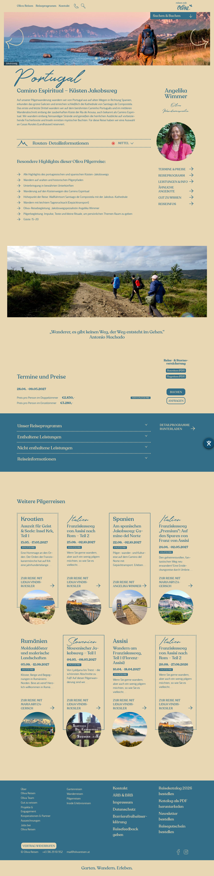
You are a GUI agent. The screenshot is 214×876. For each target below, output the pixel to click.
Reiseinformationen (36, 459)
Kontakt (64, 6)
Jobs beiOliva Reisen (28, 827)
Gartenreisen (74, 789)
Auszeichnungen (30, 820)
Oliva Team (27, 798)
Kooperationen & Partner (35, 816)
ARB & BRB (123, 795)
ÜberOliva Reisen (28, 791)
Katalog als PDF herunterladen (173, 803)
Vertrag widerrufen (39, 846)
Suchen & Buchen (166, 16)
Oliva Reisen (25, 6)
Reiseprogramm (46, 6)
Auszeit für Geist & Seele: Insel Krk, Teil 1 (37, 531)
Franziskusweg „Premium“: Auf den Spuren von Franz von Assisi (174, 533)
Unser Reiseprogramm (39, 426)
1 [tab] (96, 58)
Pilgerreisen (74, 798)
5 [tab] (117, 58)
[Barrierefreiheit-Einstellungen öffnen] (209, 443)
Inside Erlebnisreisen (79, 803)
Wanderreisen (75, 794)
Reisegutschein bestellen (172, 829)
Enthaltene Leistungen (39, 437)
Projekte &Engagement (28, 809)
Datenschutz (124, 809)
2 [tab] (101, 58)
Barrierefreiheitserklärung (130, 819)
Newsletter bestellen (168, 816)
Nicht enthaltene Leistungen (44, 448)
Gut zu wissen (29, 802)
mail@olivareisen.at (78, 852)
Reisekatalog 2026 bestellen (175, 791)
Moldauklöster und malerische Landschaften (35, 653)
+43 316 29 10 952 (52, 852)
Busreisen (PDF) (176, 370)
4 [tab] (112, 58)
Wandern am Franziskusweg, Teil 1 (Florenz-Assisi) (127, 655)
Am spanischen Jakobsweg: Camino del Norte (128, 531)
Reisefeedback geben (125, 832)
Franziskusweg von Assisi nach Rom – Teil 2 (81, 531)
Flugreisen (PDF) (176, 376)
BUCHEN (176, 392)
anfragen (176, 401)
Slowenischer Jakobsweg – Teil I (83, 651)
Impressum (123, 802)
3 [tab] (107, 58)
